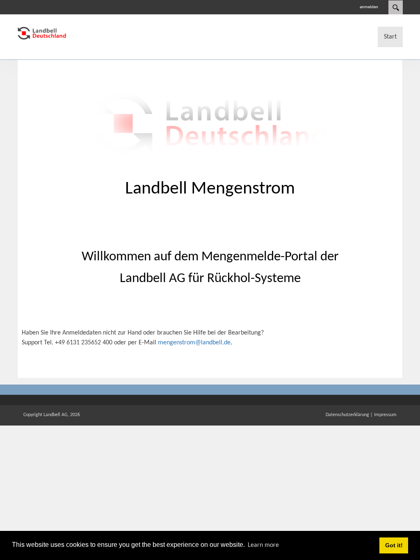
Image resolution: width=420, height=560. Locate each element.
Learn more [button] (263, 545)
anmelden (369, 7)
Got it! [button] (394, 545)
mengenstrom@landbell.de (194, 342)
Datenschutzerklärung (347, 414)
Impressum (385, 414)
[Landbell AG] (41, 33)
